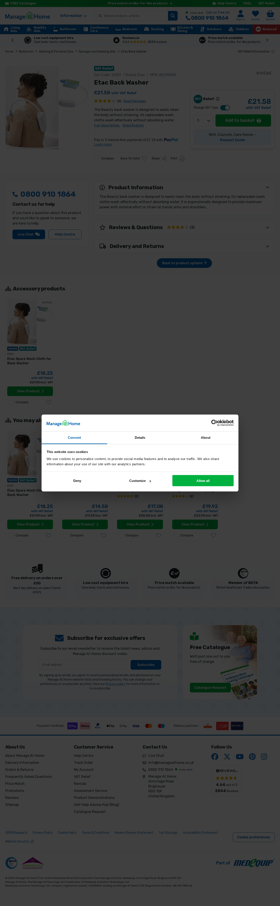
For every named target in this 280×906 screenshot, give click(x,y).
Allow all (203, 481)
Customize (137, 481)
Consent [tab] (74, 437)
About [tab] (205, 437)
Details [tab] (140, 437)
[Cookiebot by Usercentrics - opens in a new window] (214, 423)
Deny (77, 481)
